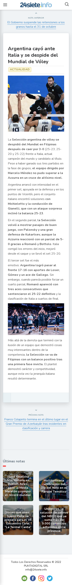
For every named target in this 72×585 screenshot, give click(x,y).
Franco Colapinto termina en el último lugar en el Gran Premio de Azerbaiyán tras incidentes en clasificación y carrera (36, 423)
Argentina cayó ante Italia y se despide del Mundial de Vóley (33, 55)
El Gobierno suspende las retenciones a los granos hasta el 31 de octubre (36, 24)
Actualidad (20, 69)
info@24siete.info (36, 569)
